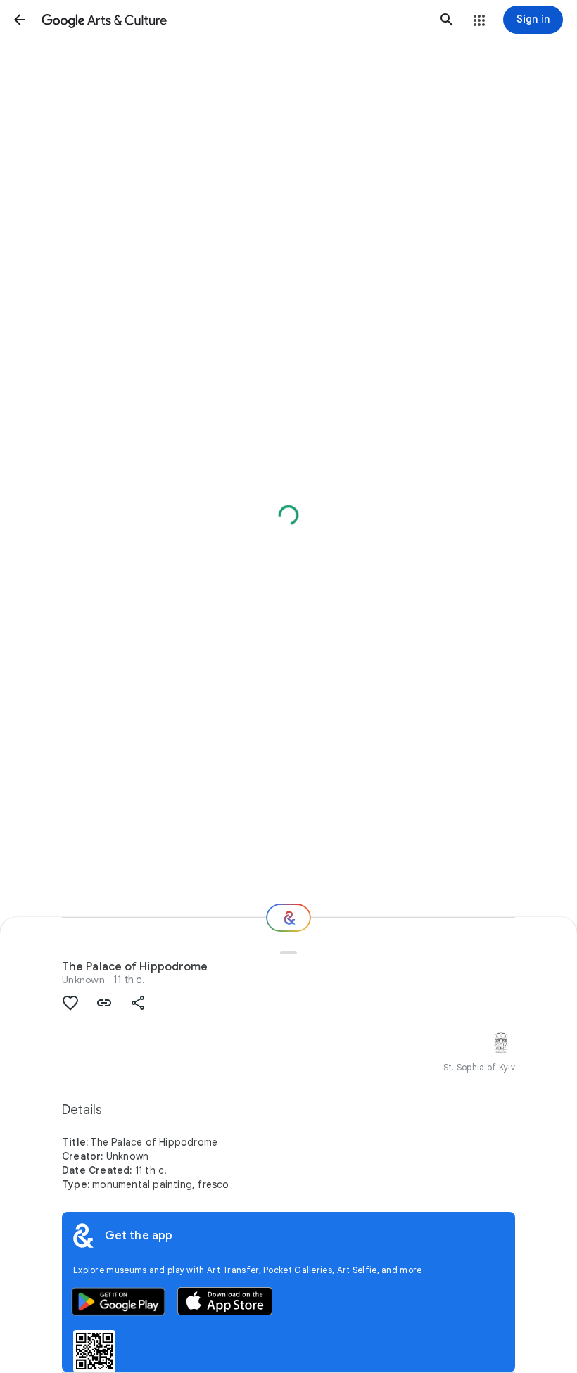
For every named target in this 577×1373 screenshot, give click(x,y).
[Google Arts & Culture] (233, 19)
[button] (20, 20)
